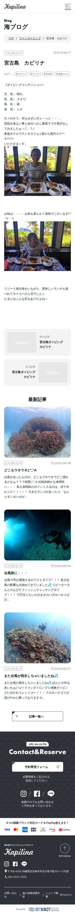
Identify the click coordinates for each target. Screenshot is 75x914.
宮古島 (49, 74)
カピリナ (22, 74)
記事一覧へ (36, 716)
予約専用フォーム (36, 767)
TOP (11, 38)
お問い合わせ (10, 894)
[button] (68, 6)
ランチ (36, 74)
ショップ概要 (52, 894)
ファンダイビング (13, 53)
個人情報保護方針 (31, 894)
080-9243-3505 (17, 876)
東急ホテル (63, 74)
